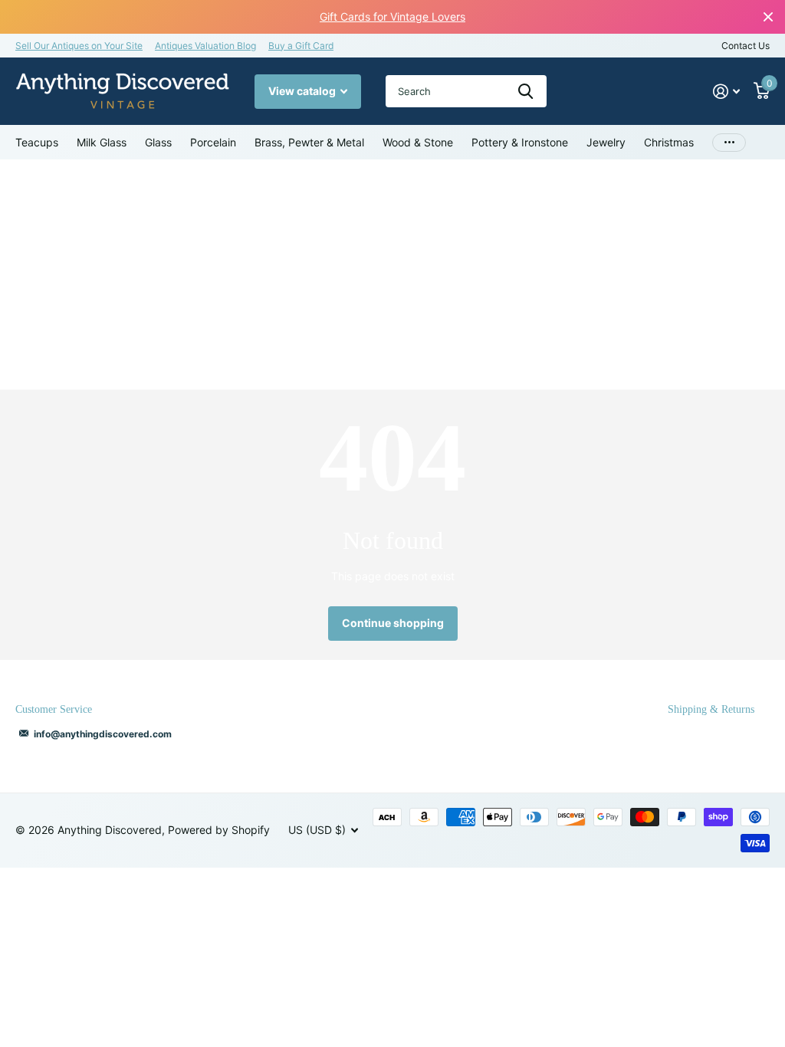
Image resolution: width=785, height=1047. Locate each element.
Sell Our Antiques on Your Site (79, 45)
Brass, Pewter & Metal (309, 142)
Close (768, 17)
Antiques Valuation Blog (205, 45)
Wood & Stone (418, 142)
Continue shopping (393, 622)
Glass (158, 142)
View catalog (303, 90)
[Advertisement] (392, 274)
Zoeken (525, 91)
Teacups (36, 142)
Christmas (669, 142)
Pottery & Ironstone (519, 142)
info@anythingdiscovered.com (103, 734)
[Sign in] (726, 91)
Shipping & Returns (711, 709)
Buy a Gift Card (300, 45)
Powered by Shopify (219, 829)
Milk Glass (101, 142)
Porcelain (213, 142)
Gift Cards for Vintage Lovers (392, 16)
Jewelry (606, 142)
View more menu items (729, 142)
